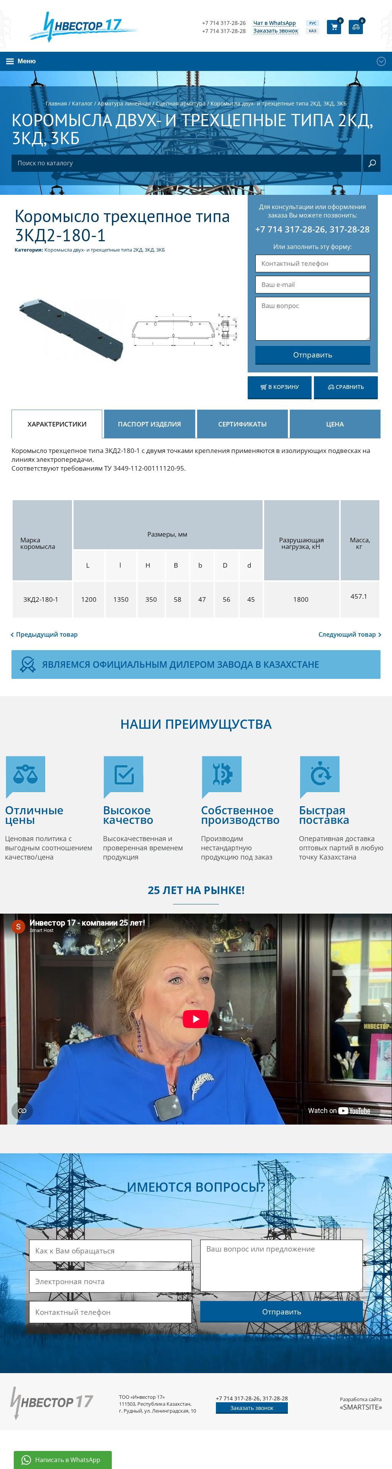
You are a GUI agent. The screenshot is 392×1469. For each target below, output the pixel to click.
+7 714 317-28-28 (224, 31)
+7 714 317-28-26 (224, 23)
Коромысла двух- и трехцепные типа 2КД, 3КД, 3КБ (104, 249)
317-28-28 (350, 229)
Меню (27, 61)
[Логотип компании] (86, 27)
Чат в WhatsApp (274, 23)
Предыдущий (47, 634)
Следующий (347, 634)
